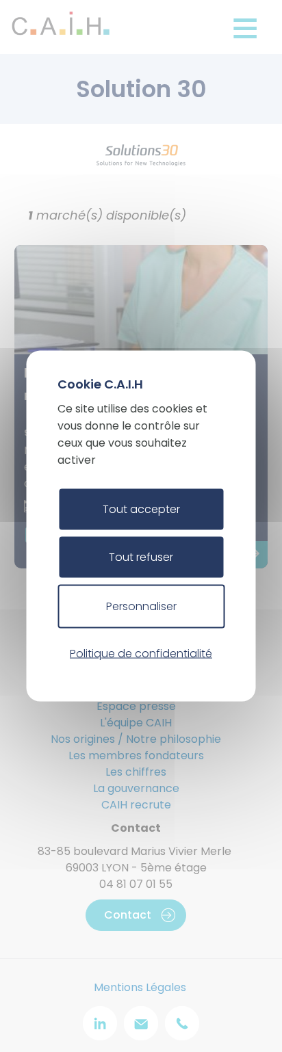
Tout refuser (141, 557)
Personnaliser (141, 606)
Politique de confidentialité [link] (141, 653)
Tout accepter (141, 509)
